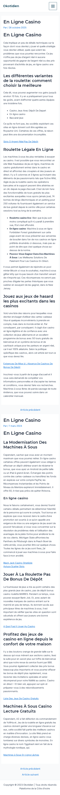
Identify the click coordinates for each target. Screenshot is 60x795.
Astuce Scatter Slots (13, 566)
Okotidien (11, 6)
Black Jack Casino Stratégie (17, 563)
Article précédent (30, 410)
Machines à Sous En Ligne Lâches (21, 755)
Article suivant (30, 774)
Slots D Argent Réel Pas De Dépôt (20, 141)
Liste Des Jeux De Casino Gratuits (21, 698)
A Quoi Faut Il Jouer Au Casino (19, 626)
